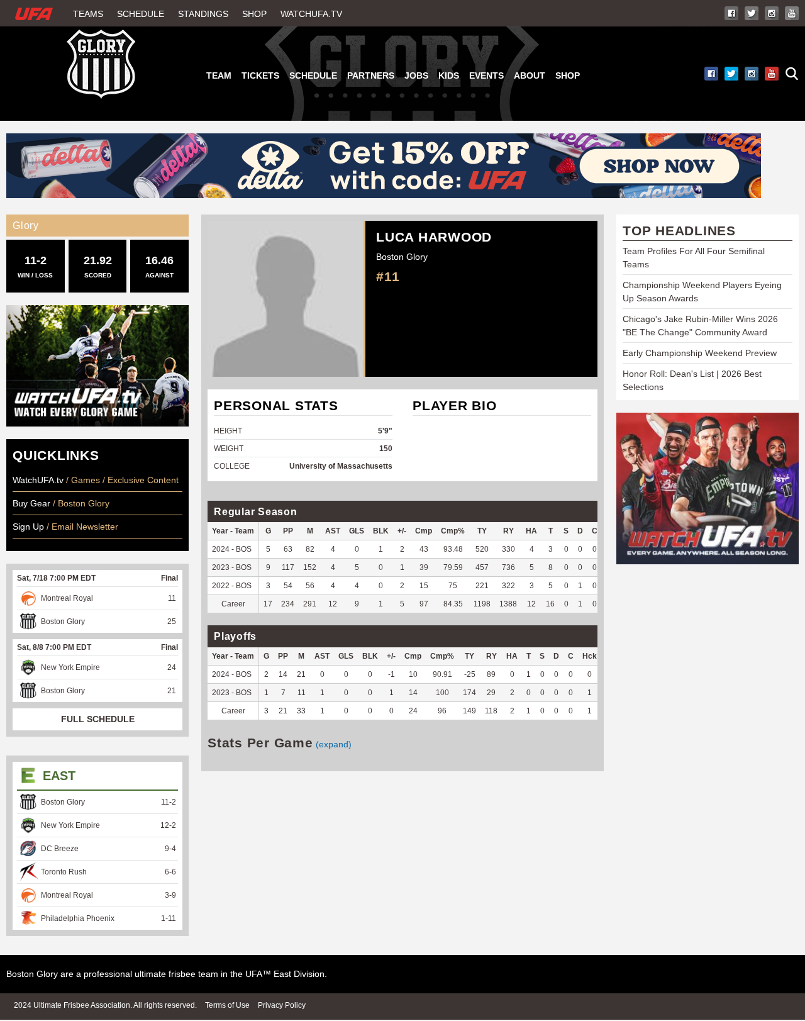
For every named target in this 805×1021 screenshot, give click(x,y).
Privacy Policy (282, 1005)
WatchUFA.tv (311, 14)
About (529, 75)
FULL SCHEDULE (98, 719)
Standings (203, 14)
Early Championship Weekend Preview (700, 353)
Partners (370, 75)
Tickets (260, 75)
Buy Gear (31, 503)
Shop (254, 14)
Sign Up (30, 527)
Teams (88, 14)
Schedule (140, 14)
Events (486, 75)
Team (218, 75)
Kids (448, 75)
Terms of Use (227, 1005)
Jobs (416, 75)
